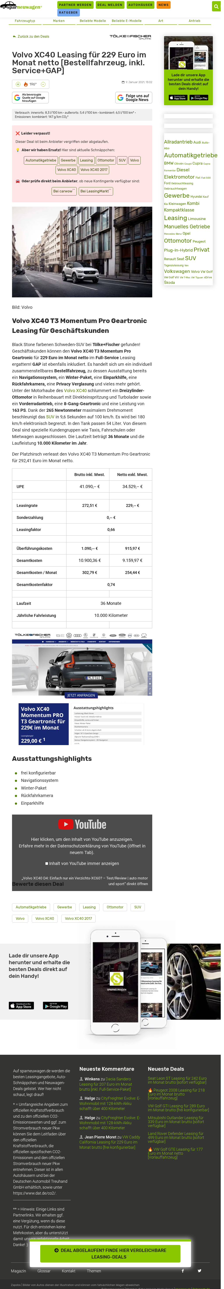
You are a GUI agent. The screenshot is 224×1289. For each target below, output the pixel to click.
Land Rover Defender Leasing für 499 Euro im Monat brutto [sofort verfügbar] (176, 1137)
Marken (59, 21)
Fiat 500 (206, 177)
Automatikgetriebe (41, 160)
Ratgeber (68, 12)
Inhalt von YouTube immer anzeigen (84, 863)
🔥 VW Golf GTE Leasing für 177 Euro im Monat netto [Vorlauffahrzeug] (175, 1153)
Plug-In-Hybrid (178, 250)
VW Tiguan (197, 277)
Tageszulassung (174, 265)
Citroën (179, 163)
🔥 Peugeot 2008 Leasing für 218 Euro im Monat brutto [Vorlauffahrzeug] (176, 1094)
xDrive (208, 277)
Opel (186, 233)
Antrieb (194, 21)
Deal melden (110, 5)
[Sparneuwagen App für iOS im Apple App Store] (178, 97)
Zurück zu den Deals (33, 36)
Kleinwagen (177, 204)
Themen (94, 1271)
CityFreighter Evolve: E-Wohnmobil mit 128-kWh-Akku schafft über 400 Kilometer (109, 1103)
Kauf (206, 196)
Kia (166, 204)
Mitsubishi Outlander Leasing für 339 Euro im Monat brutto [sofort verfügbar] (176, 1121)
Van (186, 265)
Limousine (197, 219)
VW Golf (207, 272)
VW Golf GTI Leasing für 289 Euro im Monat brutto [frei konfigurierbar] (178, 1108)
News (164, 5)
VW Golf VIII (171, 277)
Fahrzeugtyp (25, 21)
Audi (197, 142)
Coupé (188, 163)
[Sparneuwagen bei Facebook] (183, 1270)
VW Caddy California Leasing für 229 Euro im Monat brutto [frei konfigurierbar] (109, 1142)
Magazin (18, 1271)
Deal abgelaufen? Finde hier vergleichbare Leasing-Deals (112, 1254)
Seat (180, 259)
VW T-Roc (185, 277)
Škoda (169, 282)
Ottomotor (106, 160)
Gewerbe (68, 160)
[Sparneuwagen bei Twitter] (199, 1270)
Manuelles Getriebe (187, 227)
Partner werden (75, 5)
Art (160, 21)
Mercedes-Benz (173, 234)
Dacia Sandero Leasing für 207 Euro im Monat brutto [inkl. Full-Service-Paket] (105, 1084)
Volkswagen (177, 271)
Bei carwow (64, 190)
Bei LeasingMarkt (95, 190)
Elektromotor (179, 177)
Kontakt (68, 1271)
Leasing (86, 160)
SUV (122, 160)
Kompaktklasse (179, 210)
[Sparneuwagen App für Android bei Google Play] (198, 97)
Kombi (193, 203)
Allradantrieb (178, 142)
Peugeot (199, 241)
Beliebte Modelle (93, 21)
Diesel (183, 169)
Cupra (197, 163)
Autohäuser (140, 5)
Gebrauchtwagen (175, 188)
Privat (201, 249)
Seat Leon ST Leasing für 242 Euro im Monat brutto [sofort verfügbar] (177, 1080)
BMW (168, 163)
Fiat (198, 177)
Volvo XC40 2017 (93, 170)
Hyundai (196, 197)
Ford (167, 183)
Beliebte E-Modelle (127, 21)
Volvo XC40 (66, 170)
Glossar (44, 1271)
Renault (170, 259)
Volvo (134, 160)
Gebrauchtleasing (182, 183)
